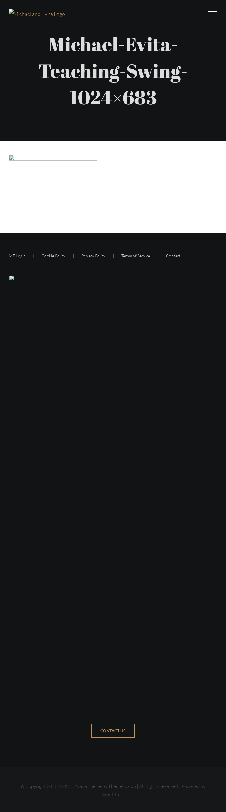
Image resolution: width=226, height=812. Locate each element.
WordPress (113, 794)
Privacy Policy (93, 255)
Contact (173, 255)
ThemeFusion (122, 786)
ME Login (17, 255)
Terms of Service (135, 255)
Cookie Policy (53, 255)
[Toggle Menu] (213, 13)
